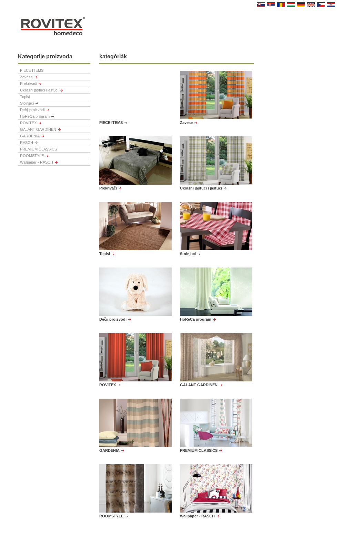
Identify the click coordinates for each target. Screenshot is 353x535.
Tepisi (25, 97)
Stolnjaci (27, 103)
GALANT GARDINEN (38, 129)
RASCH (26, 142)
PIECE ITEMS (31, 70)
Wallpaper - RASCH (36, 162)
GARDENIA (30, 136)
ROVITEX (28, 123)
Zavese (26, 77)
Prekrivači (28, 83)
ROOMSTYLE (32, 156)
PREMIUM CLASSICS (38, 149)
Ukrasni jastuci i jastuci (39, 90)
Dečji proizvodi (32, 110)
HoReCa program (35, 116)
